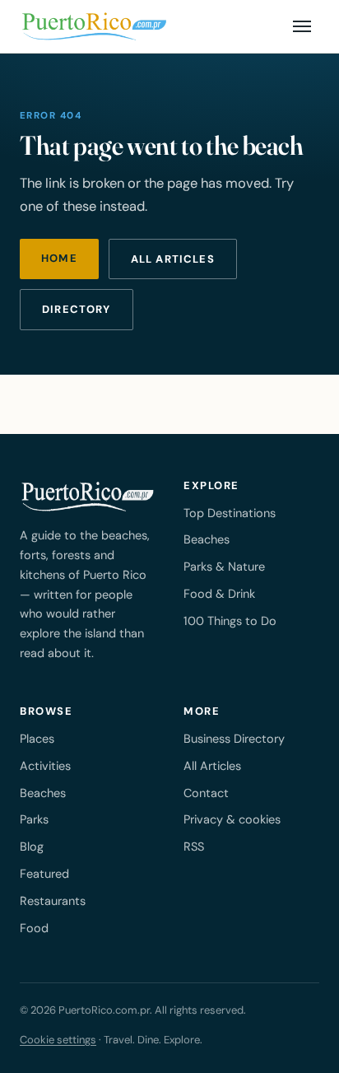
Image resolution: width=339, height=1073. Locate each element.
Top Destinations (229, 513)
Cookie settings (58, 1040)
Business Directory (234, 738)
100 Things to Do (229, 620)
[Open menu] (302, 26)
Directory (76, 309)
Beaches (206, 539)
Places (37, 738)
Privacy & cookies (232, 819)
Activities (45, 765)
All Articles (212, 765)
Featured (44, 873)
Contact (206, 793)
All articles (173, 259)
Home (59, 258)
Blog (32, 846)
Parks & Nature (224, 566)
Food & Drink (219, 593)
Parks (34, 819)
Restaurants (53, 900)
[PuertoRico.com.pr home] (94, 26)
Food (34, 928)
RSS (193, 846)
